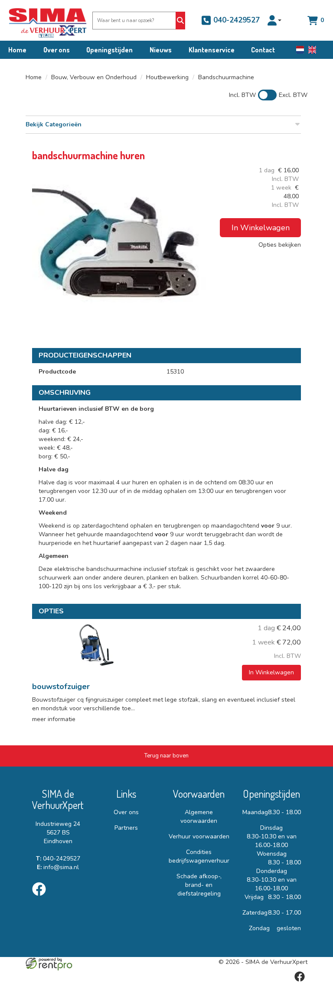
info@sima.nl (58, 867)
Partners (126, 828)
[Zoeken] (181, 20)
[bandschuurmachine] (119, 252)
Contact (263, 49)
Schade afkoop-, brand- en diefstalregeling (199, 885)
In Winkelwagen (261, 227)
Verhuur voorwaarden (199, 836)
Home (17, 49)
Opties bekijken (279, 245)
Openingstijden (109, 49)
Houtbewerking (167, 77)
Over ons (56, 49)
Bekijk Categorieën (54, 124)
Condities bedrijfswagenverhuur (199, 856)
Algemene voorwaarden (198, 816)
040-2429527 (235, 20)
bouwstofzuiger (61, 686)
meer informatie (53, 719)
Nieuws (161, 49)
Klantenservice (212, 49)
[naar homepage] (42, 20)
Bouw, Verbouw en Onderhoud (94, 77)
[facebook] (41, 897)
